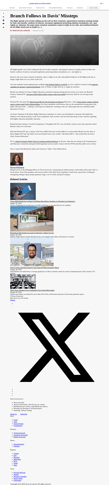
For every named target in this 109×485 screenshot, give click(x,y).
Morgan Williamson (21, 30)
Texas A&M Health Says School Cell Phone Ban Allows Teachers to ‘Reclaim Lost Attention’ (42, 201)
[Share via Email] (3, 24)
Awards (16, 474)
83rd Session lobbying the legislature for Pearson (46, 102)
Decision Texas (25, 8)
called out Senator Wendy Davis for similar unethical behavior (36, 141)
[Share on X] (3, 17)
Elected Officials (19, 472)
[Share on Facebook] (3, 13)
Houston (16, 457)
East (15, 455)
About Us (13, 414)
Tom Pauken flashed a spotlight (56, 84)
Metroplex (17, 459)
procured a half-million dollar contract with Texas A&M (45, 94)
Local (16, 420)
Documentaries (55, 8)
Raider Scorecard (20, 437)
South (16, 463)
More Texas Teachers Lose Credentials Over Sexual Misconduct (32, 290)
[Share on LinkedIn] (3, 20)
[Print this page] (3, 27)
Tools (69, 8)
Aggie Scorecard (19, 433)
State (15, 422)
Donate (80, 8)
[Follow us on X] (56, 389)
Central (16, 453)
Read (12, 8)
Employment (18, 478)
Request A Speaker (20, 476)
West (15, 465)
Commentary (18, 425)
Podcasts (40, 8)
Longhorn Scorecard (21, 435)
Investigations (18, 424)
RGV (15, 461)
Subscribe (93, 8)
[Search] (102, 3)
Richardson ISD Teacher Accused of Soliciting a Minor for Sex (32, 233)
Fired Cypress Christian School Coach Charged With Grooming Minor (34, 267)
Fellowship (17, 480)
